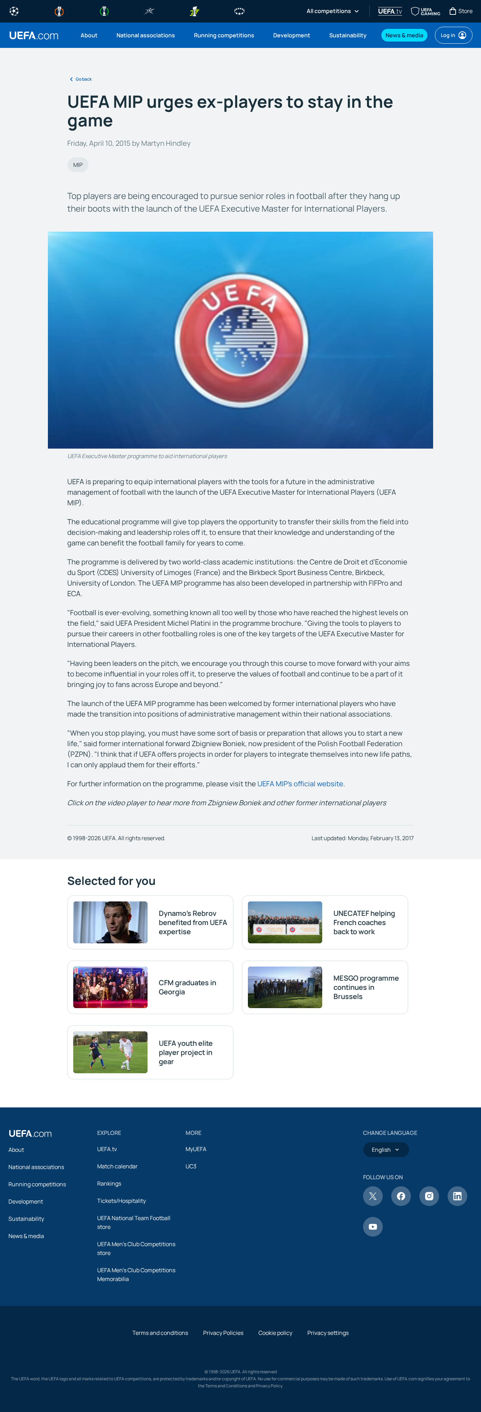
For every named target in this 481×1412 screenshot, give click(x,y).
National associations (36, 1167)
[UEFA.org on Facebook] (401, 1204)
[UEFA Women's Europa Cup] (194, 10)
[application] (240, 340)
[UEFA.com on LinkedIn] (457, 1204)
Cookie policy (275, 1333)
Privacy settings (328, 1333)
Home (33, 35)
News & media (26, 1236)
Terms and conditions (160, 1333)
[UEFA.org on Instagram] (429, 1204)
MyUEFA (196, 1149)
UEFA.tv (107, 1149)
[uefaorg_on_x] (373, 1204)
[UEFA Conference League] (104, 10)
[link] (89, 35)
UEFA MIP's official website (300, 783)
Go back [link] (84, 79)
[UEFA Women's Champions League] (239, 10)
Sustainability (26, 1219)
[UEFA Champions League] (14, 10)
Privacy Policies (223, 1333)
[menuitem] (90, 35)
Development (25, 1201)
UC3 (191, 1166)
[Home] (30, 1133)
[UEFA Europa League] (59, 10)
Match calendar (117, 1166)
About (16, 1150)
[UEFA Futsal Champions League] (149, 10)
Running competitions (37, 1184)
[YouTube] (373, 1234)
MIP (78, 165)
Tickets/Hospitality (121, 1201)
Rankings (109, 1183)
